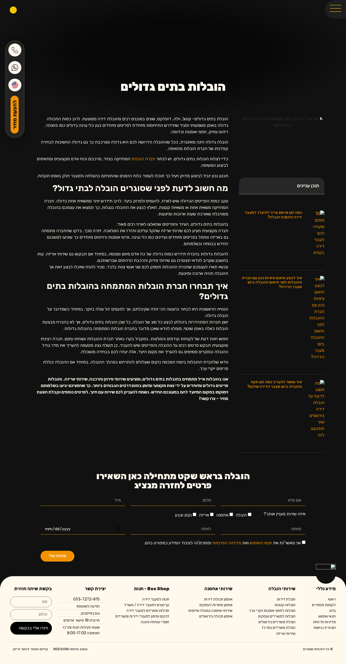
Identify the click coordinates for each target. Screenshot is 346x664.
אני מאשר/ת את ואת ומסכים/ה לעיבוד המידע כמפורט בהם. (222, 542)
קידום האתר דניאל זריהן (30, 649)
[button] (246, 186)
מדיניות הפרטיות (226, 542)
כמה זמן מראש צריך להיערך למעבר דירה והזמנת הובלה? (273, 214)
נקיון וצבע (183, 515)
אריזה (204, 515)
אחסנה (222, 515)
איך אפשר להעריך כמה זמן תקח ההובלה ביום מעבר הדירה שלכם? (274, 384)
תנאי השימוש (261, 542)
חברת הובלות (143, 158)
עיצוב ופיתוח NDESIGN (70, 649)
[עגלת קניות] (13, 10)
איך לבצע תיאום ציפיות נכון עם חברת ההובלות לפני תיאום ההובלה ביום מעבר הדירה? (272, 282)
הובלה (241, 515)
